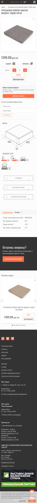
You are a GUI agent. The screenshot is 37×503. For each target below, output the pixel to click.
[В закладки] (33, 19)
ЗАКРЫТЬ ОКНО (22, 501)
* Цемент (8, 64)
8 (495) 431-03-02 (14, 2)
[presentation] (1, 300)
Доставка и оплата (6, 370)
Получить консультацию (13, 259)
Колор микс (4, 352)
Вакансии (4, 364)
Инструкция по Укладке (18, 187)
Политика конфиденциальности (10, 373)
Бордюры (4, 355)
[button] (12, 325)
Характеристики (8, 212)
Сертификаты (18, 178)
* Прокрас (25, 64)
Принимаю (32, 501)
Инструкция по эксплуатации (18, 197)
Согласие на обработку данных (10, 376)
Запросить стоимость (19, 96)
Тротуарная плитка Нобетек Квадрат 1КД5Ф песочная (19, 308)
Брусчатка (4, 349)
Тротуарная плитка (7, 346)
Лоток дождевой (6, 359)
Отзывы (18, 212)
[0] (24, 2)
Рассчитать (6, 115)
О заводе (3, 367)
